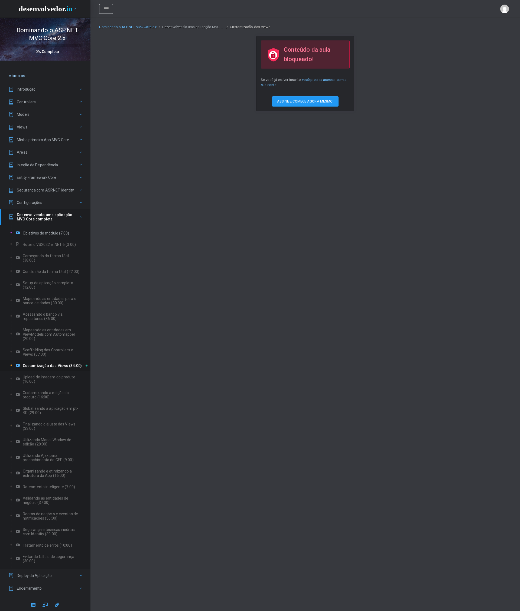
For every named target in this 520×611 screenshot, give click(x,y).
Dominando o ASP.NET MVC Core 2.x (128, 27)
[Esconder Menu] (106, 9)
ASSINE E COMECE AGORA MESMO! (305, 101)
